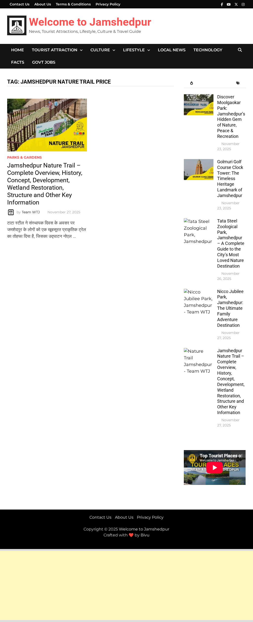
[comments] (223, 83)
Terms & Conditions (73, 4)
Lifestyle (134, 50)
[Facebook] (223, 4)
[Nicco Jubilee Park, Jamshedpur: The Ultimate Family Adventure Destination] (198, 292)
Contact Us (19, 4)
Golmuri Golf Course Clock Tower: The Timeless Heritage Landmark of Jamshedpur (230, 178)
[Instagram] (243, 4)
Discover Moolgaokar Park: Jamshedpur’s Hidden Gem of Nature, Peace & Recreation (231, 116)
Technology (207, 50)
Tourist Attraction (54, 50)
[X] (236, 4)
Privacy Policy (108, 4)
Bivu (145, 535)
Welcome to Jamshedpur (90, 22)
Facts (17, 62)
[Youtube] (229, 4)
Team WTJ (31, 212)
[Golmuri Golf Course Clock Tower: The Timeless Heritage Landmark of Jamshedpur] (198, 162)
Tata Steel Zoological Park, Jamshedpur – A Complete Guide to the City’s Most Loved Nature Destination (230, 243)
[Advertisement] (126, 585)
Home (17, 50)
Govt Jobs (43, 62)
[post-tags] (238, 83)
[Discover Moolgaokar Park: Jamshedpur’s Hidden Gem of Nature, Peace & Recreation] (198, 97)
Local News (172, 50)
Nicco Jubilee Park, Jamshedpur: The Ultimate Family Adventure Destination (230, 308)
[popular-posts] (191, 83)
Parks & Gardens (24, 157)
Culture (100, 50)
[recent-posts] (207, 83)
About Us (42, 4)
